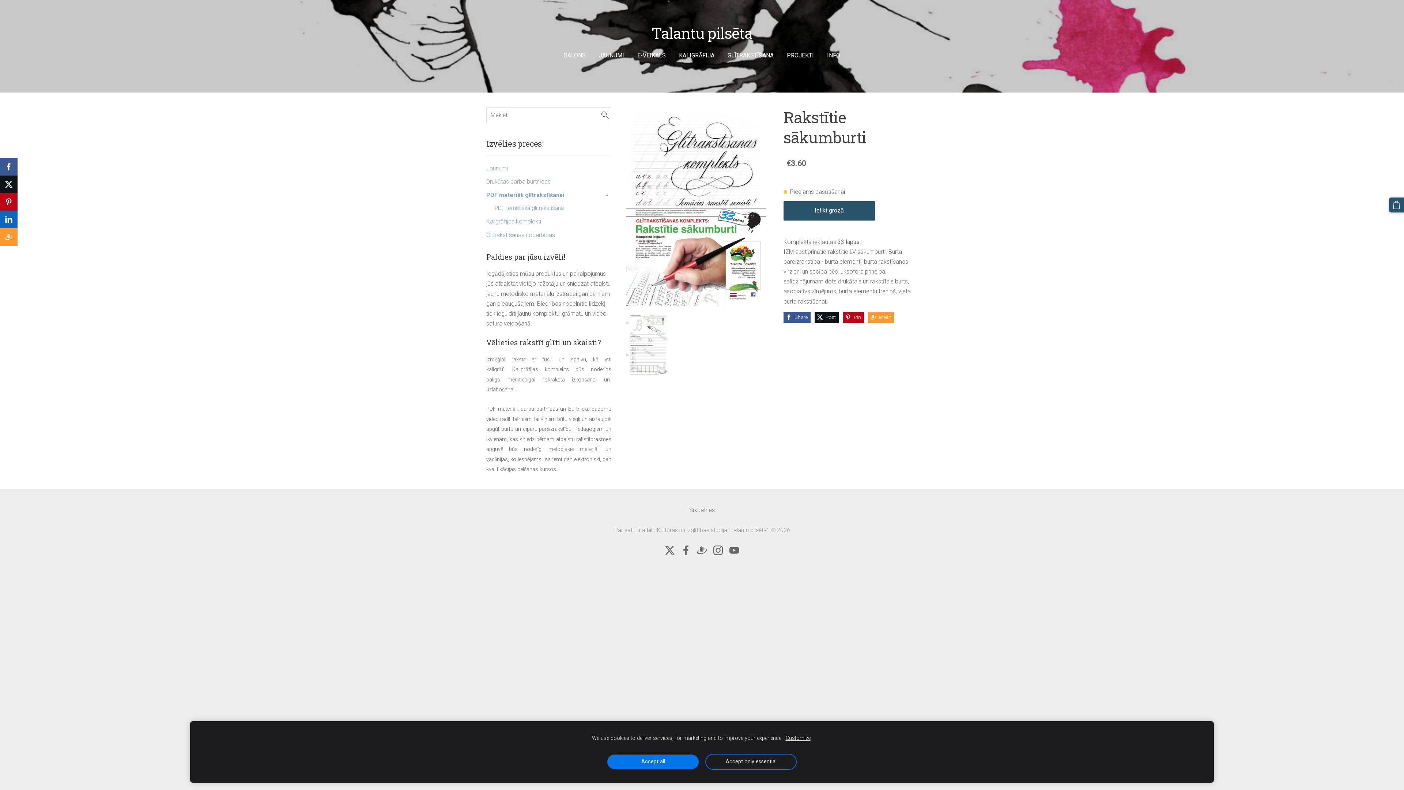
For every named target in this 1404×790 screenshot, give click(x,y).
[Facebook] (686, 550)
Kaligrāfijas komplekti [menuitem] (513, 221)
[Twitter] (670, 550)
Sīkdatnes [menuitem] (702, 510)
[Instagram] (718, 550)
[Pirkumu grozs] (1396, 205)
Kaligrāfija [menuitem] (696, 55)
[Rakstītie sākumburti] (647, 344)
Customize (798, 738)
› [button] (608, 195)
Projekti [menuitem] (800, 55)
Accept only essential (751, 762)
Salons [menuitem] (575, 55)
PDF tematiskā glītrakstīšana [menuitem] (529, 208)
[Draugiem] (702, 550)
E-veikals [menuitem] (651, 55)
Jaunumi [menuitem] (611, 55)
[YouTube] (734, 550)
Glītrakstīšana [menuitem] (751, 55)
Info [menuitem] (833, 55)
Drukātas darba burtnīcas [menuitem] (518, 181)
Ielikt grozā (829, 210)
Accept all (653, 762)
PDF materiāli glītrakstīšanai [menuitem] (525, 195)
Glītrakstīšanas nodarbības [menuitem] (520, 235)
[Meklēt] (605, 115)
